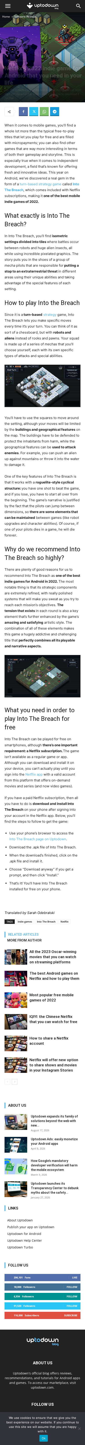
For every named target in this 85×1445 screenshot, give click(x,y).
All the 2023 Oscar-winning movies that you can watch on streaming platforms (52, 956)
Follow (72, 1287)
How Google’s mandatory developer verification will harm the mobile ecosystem (54, 1165)
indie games (25, 921)
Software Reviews (25, 16)
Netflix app (34, 774)
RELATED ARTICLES (23, 934)
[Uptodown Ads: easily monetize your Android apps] (16, 1145)
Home (6, 16)
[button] (7, 6)
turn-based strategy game (40, 184)
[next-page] (14, 1082)
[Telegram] (54, 111)
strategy (50, 314)
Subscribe (70, 1315)
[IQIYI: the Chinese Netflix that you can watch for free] (16, 1022)
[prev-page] (7, 1082)
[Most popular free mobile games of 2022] (16, 1000)
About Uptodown (20, 1220)
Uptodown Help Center (24, 1240)
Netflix (64, 921)
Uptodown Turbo (20, 1247)
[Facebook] (23, 111)
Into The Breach (46, 921)
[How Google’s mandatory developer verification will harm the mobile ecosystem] (16, 1166)
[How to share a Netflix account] (16, 1043)
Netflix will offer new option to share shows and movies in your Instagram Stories (53, 1065)
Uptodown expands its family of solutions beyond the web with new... (54, 1121)
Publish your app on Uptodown (30, 1227)
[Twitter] (33, 111)
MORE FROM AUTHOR (24, 940)
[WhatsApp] (44, 111)
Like (74, 1277)
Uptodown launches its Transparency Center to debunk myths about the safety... (54, 1188)
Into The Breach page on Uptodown (37, 839)
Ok (44, 1438)
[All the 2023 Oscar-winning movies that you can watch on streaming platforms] (16, 957)
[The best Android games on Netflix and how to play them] (16, 978)
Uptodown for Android (24, 1234)
